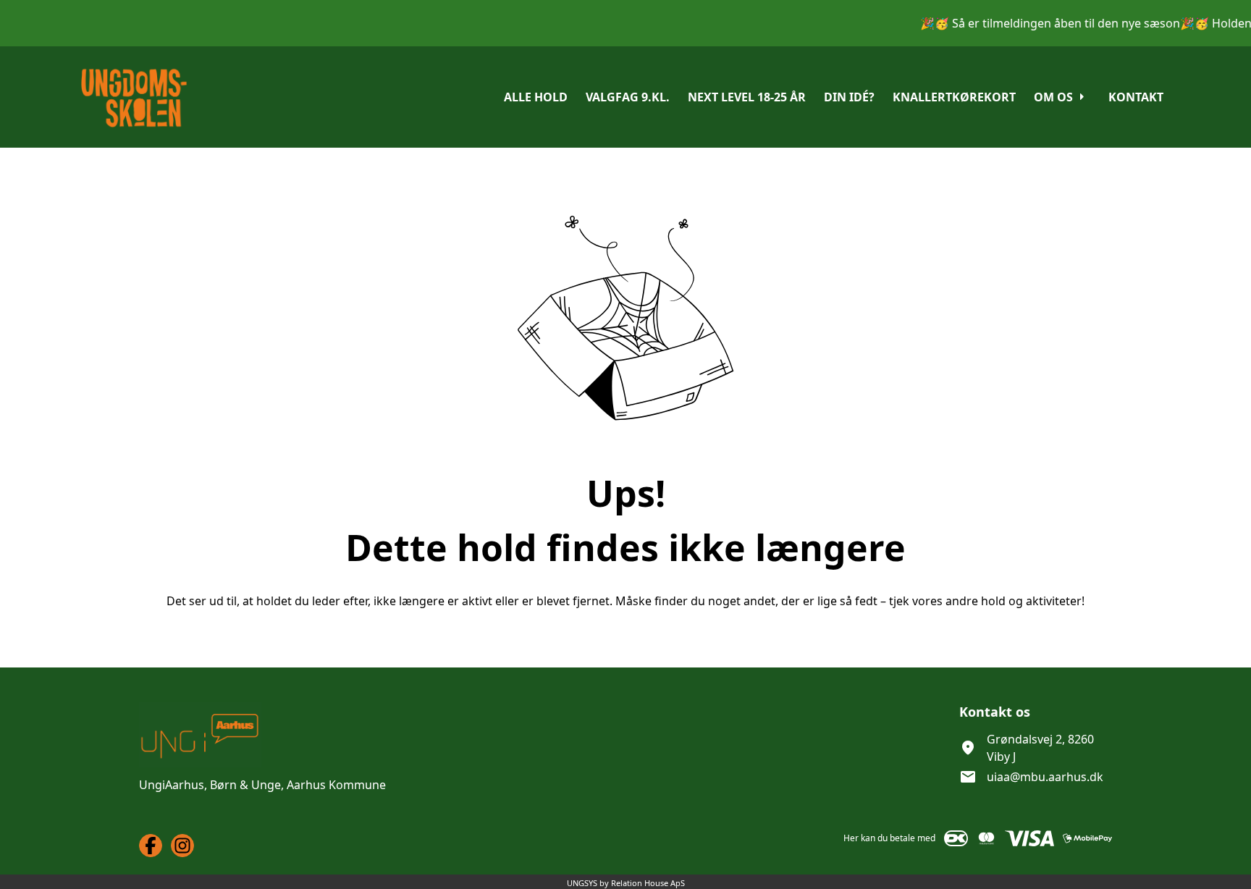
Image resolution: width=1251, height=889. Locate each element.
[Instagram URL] (182, 845)
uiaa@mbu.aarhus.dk (1045, 777)
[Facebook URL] (150, 845)
